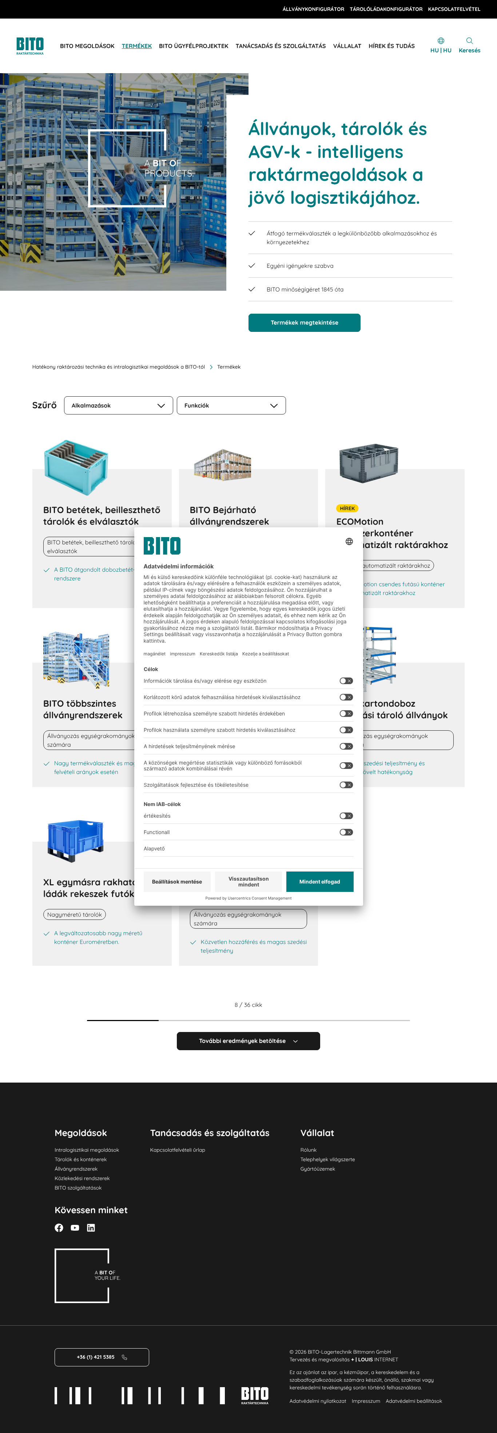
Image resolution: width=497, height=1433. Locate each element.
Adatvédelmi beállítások (414, 1401)
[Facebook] (59, 1227)
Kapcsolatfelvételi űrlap (178, 1150)
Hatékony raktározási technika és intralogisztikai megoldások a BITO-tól (118, 367)
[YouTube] (75, 1227)
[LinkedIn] (91, 1227)
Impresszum (366, 1401)
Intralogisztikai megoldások (87, 1150)
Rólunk (309, 1150)
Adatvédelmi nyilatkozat (318, 1401)
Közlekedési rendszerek (82, 1178)
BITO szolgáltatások (78, 1187)
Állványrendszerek (76, 1169)
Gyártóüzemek (318, 1169)
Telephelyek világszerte (328, 1159)
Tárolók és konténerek (81, 1159)
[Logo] (38, 46)
